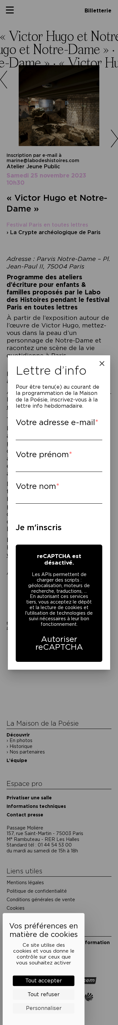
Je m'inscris (39, 527)
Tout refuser (44, 994)
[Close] (102, 363)
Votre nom (36, 486)
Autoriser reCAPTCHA (59, 643)
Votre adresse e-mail (55, 422)
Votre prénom (42, 454)
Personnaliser (44, 1008)
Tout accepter (43, 981)
